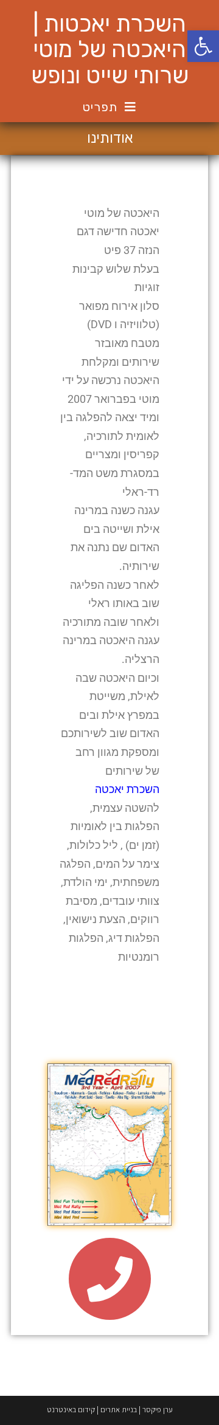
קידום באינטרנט (71, 1409)
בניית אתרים (118, 1409)
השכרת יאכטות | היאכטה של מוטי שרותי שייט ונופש (110, 49)
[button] (203, 46)
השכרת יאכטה (127, 789)
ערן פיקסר (157, 1409)
